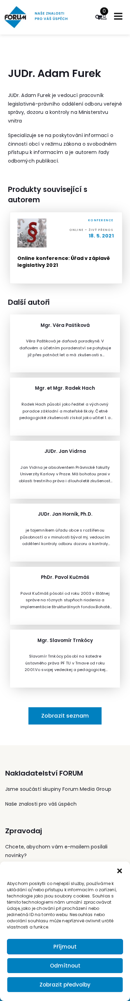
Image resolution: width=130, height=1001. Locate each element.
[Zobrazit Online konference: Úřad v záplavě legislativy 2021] (66, 247)
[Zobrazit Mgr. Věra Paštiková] (65, 343)
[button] (119, 870)
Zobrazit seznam (65, 716)
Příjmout (65, 946)
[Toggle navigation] (118, 16)
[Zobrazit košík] (99, 17)
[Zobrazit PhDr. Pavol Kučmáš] (65, 596)
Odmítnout (65, 965)
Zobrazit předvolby (65, 984)
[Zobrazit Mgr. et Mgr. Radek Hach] (65, 407)
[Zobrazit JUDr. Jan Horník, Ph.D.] (65, 533)
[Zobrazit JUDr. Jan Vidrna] (65, 470)
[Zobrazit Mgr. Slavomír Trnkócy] (65, 659)
